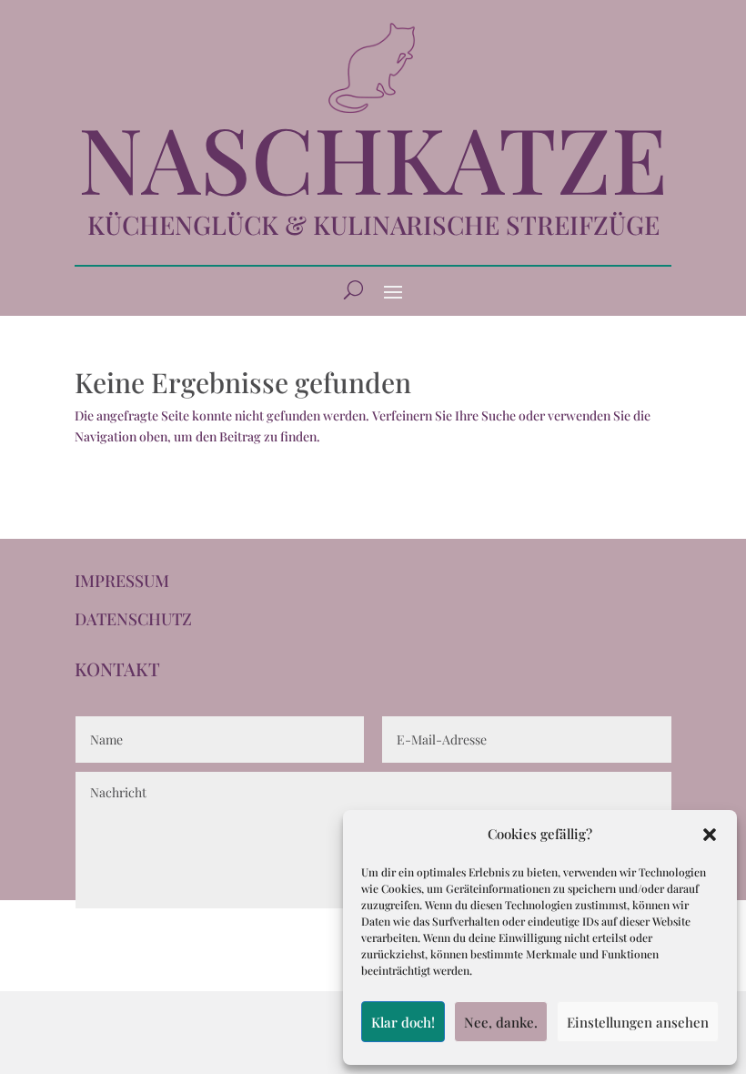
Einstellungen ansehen (638, 1022)
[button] (710, 835)
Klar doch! (403, 1022)
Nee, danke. (501, 1022)
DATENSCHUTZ (133, 619)
